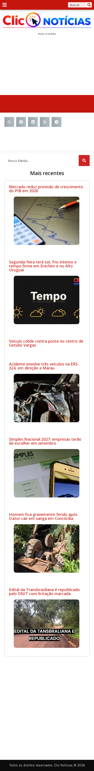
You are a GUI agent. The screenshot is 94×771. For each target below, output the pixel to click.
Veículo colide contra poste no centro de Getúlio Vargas (46, 343)
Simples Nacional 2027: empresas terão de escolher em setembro (45, 441)
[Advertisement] (47, 65)
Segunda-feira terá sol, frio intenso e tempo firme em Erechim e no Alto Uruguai (43, 265)
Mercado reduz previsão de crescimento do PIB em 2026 (46, 188)
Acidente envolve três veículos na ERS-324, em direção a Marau (44, 366)
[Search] (89, 4)
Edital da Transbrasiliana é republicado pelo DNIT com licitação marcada (44, 591)
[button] (9, 122)
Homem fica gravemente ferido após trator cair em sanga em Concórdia (43, 516)
